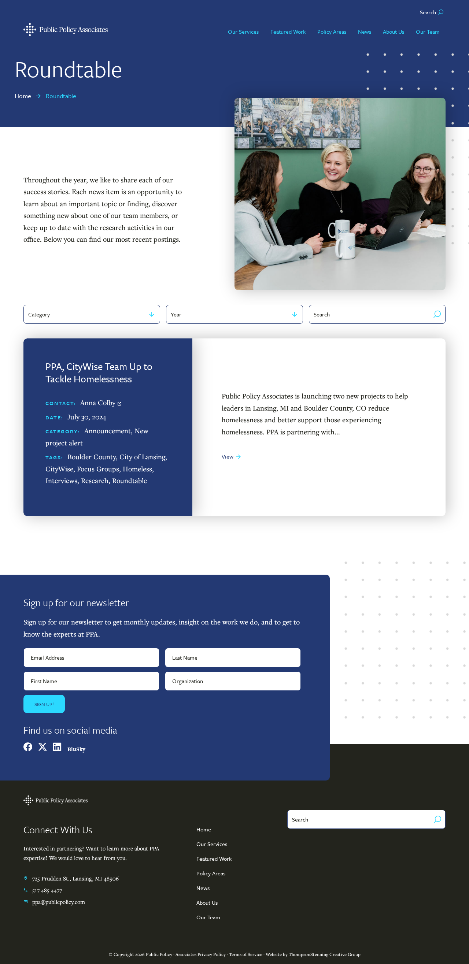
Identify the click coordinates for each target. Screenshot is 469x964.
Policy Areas (210, 873)
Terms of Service (245, 954)
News (203, 888)
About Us (207, 902)
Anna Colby (97, 402)
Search (428, 12)
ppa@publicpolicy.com (58, 901)
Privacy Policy (211, 954)
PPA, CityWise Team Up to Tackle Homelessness (98, 372)
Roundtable (129, 480)
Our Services (211, 844)
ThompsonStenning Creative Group (325, 954)
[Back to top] (437, 943)
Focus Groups (98, 468)
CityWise (59, 468)
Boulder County (91, 456)
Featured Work (214, 858)
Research (94, 480)
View (227, 456)
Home (203, 829)
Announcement (107, 430)
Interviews (61, 480)
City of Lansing (142, 456)
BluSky (76, 749)
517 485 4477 (47, 890)
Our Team (208, 917)
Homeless (137, 468)
